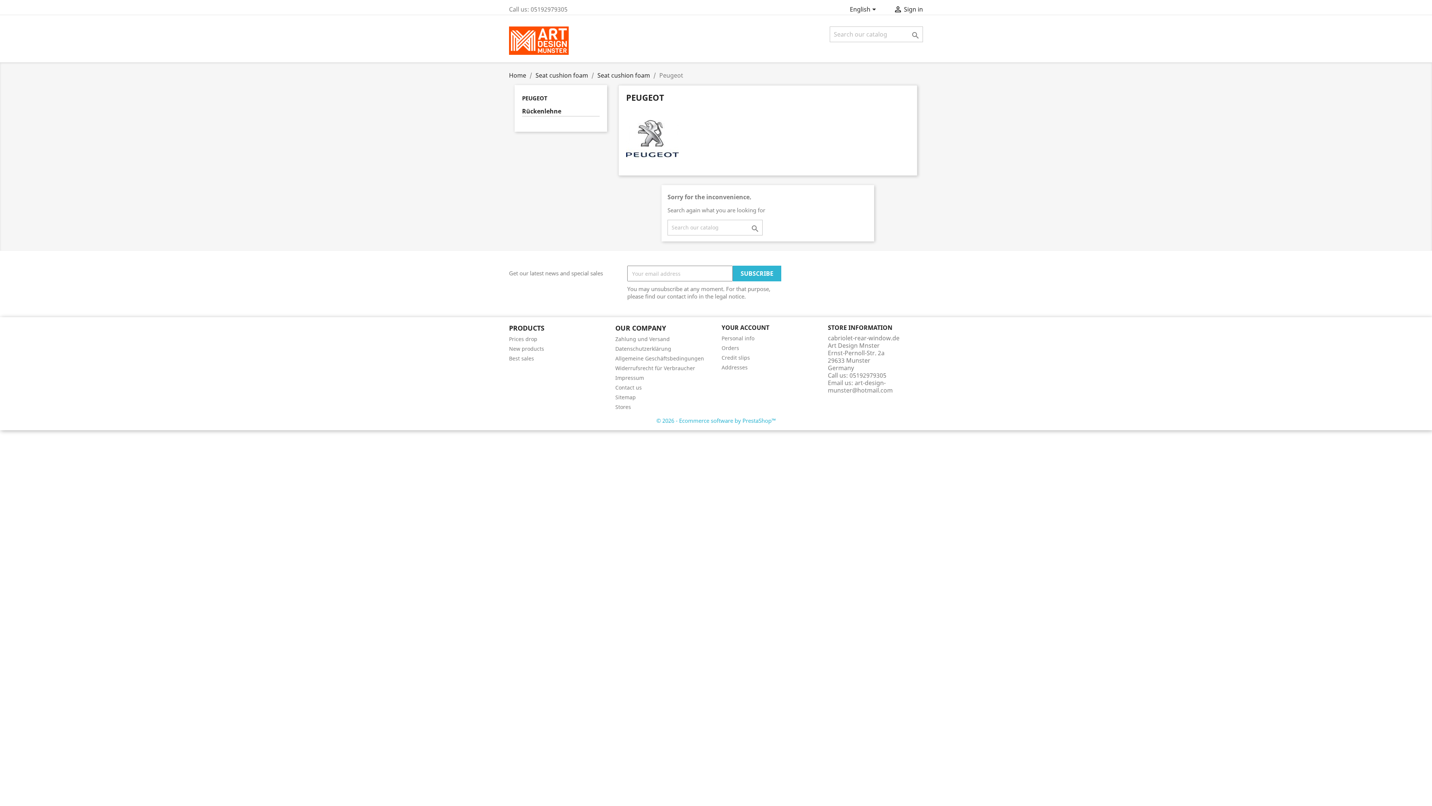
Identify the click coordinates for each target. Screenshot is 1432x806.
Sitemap (625, 397)
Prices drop (523, 339)
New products (526, 348)
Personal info (738, 338)
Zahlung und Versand (642, 339)
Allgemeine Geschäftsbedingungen (659, 358)
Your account (745, 328)
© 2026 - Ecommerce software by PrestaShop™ (716, 420)
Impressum (629, 377)
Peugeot (534, 98)
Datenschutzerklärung (643, 348)
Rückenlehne (541, 111)
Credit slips (736, 357)
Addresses (735, 367)
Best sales (521, 358)
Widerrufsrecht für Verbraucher (655, 368)
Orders (730, 348)
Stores (623, 406)
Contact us (628, 387)
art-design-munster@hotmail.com (860, 386)
